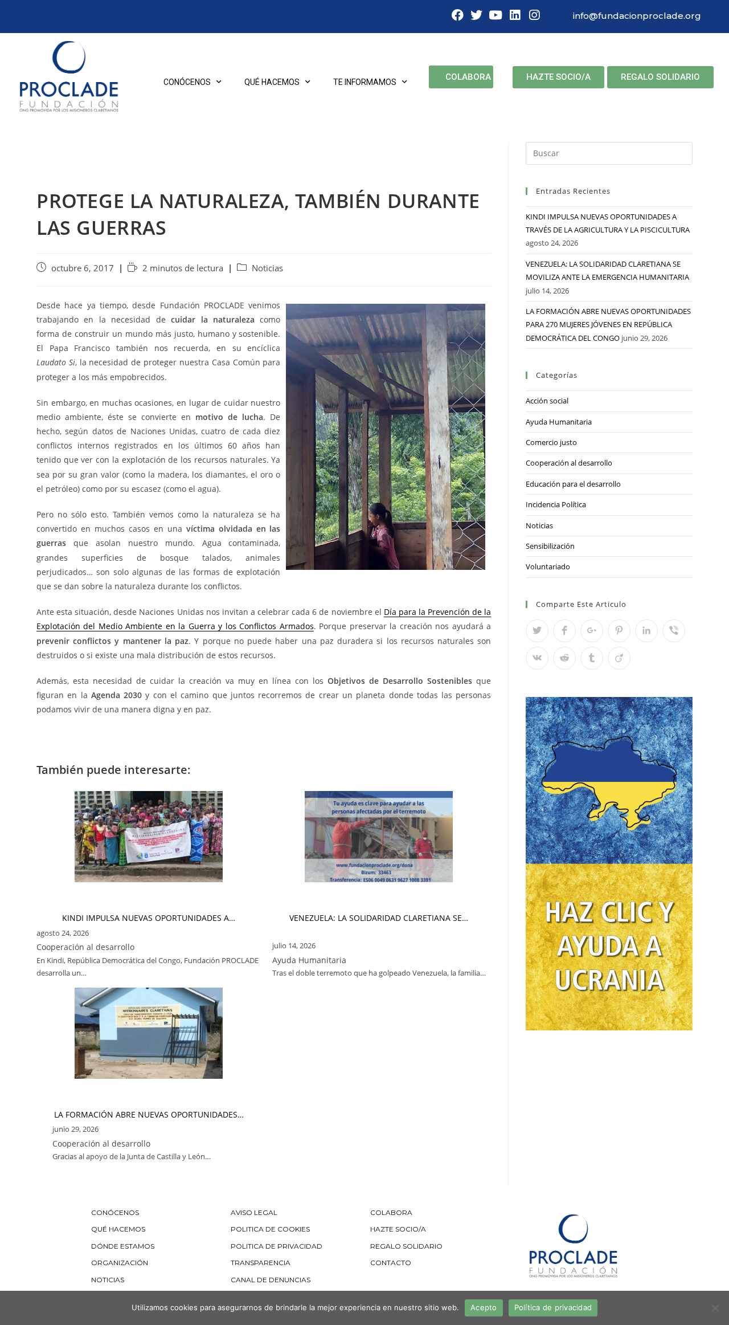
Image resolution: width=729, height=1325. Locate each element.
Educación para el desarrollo (573, 484)
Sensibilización (550, 546)
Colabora (468, 77)
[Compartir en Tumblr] (591, 658)
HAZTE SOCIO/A (398, 1229)
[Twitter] (476, 15)
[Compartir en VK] (537, 658)
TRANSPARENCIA (261, 1262)
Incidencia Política (556, 504)
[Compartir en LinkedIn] (646, 630)
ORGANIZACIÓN (119, 1262)
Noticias (267, 268)
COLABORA (391, 1212)
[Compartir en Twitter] (537, 630)
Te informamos (364, 82)
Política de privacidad (553, 1307)
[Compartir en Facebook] (564, 630)
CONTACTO (390, 1262)
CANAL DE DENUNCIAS (270, 1279)
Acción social (547, 401)
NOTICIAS (107, 1279)
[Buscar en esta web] (609, 152)
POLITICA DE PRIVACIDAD (277, 1246)
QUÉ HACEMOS (118, 1229)
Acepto (483, 1307)
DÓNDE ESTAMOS (122, 1246)
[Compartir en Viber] (673, 630)
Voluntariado (548, 566)
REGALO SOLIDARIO (406, 1246)
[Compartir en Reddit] (564, 658)
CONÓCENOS (115, 1212)
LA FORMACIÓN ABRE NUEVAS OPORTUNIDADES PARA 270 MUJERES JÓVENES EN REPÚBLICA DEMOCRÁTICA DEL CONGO (608, 324)
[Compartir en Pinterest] (619, 630)
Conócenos (187, 82)
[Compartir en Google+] (591, 630)
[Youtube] (496, 15)
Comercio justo (551, 442)
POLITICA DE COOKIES (270, 1229)
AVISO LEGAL (254, 1212)
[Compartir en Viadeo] (619, 658)
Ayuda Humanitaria (559, 422)
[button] (558, 77)
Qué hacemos (272, 82)
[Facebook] (457, 15)
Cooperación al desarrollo (569, 463)
